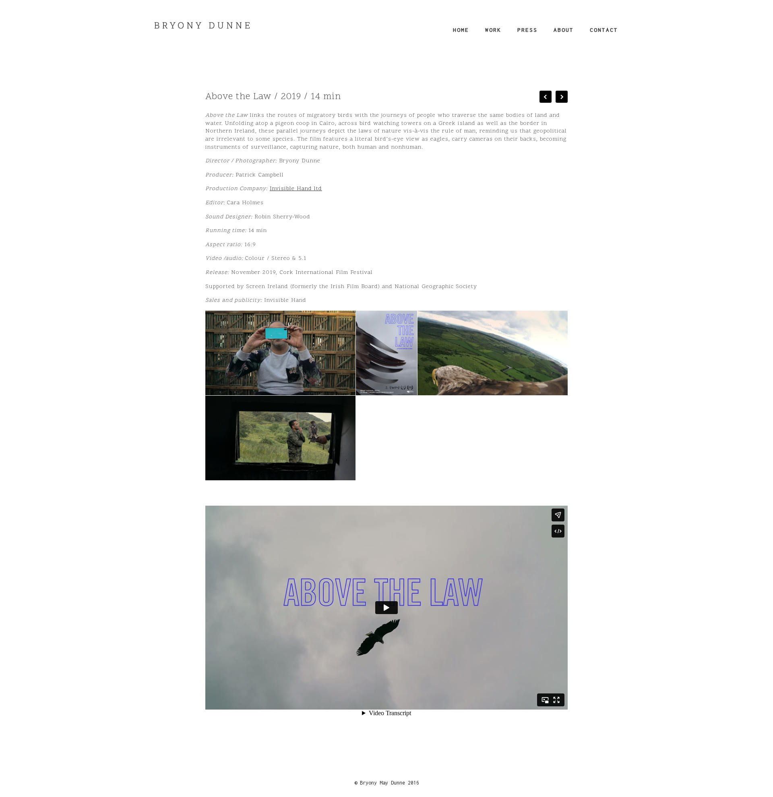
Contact (604, 30)
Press (527, 30)
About (564, 30)
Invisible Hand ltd (296, 189)
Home (461, 30)
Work (493, 30)
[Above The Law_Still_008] (280, 352)
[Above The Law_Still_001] (280, 437)
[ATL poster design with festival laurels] (386, 352)
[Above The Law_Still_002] (493, 352)
